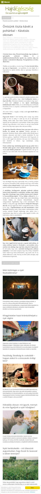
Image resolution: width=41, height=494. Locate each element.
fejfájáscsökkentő (7, 44)
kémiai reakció (22, 46)
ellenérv (17, 42)
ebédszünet (20, 41)
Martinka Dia (24, 37)
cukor (8, 41)
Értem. (32, 488)
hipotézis (26, 44)
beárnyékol (26, 39)
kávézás (16, 46)
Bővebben (32, 492)
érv (27, 42)
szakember (35, 47)
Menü (7, 2)
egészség (31, 41)
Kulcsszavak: (6, 39)
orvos (26, 47)
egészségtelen (6, 42)
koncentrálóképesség (16, 47)
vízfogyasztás (24, 49)
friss (22, 44)
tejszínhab (18, 49)
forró (19, 44)
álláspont (12, 39)
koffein (31, 46)
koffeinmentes (6, 47)
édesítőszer (26, 41)
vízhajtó (30, 49)
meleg (22, 47)
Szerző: (18, 37)
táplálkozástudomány (8, 49)
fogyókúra (14, 44)
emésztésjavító (22, 42)
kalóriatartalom (6, 46)
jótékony (31, 44)
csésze (4, 41)
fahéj (30, 42)
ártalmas (17, 39)
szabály (30, 47)
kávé (12, 46)
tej (14, 49)
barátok (21, 39)
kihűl (27, 46)
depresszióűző (13, 41)
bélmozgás (32, 39)
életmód (12, 42)
